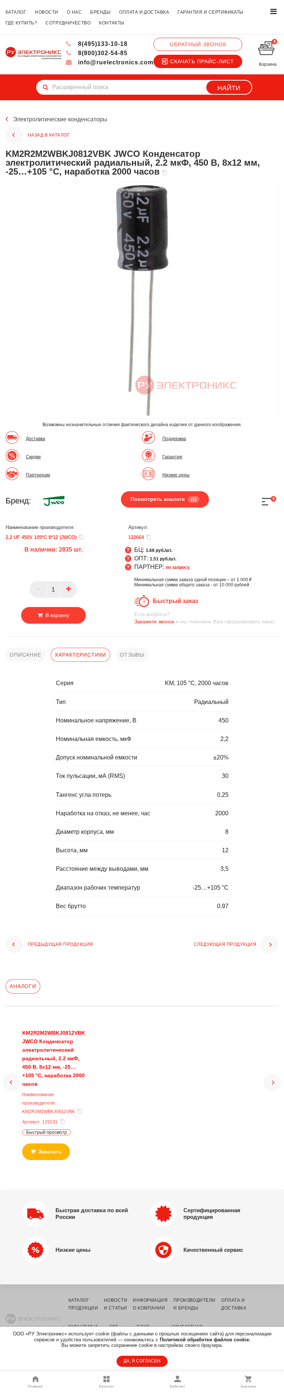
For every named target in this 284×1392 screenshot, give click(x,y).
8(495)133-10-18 (102, 44)
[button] (12, 1082)
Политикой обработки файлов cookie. (205, 1339)
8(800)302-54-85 (102, 53)
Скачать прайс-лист (202, 61)
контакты (112, 23)
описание (25, 655)
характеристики (80, 655)
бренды (100, 12)
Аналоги (23, 986)
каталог (16, 12)
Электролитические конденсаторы (60, 119)
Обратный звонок (198, 44)
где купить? (21, 23)
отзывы (132, 655)
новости (46, 12)
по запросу (178, 567)
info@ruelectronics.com (114, 62)
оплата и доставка (144, 12)
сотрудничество (68, 23)
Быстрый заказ (175, 601)
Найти (228, 88)
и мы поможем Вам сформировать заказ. (205, 617)
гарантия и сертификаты (211, 12)
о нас (74, 12)
